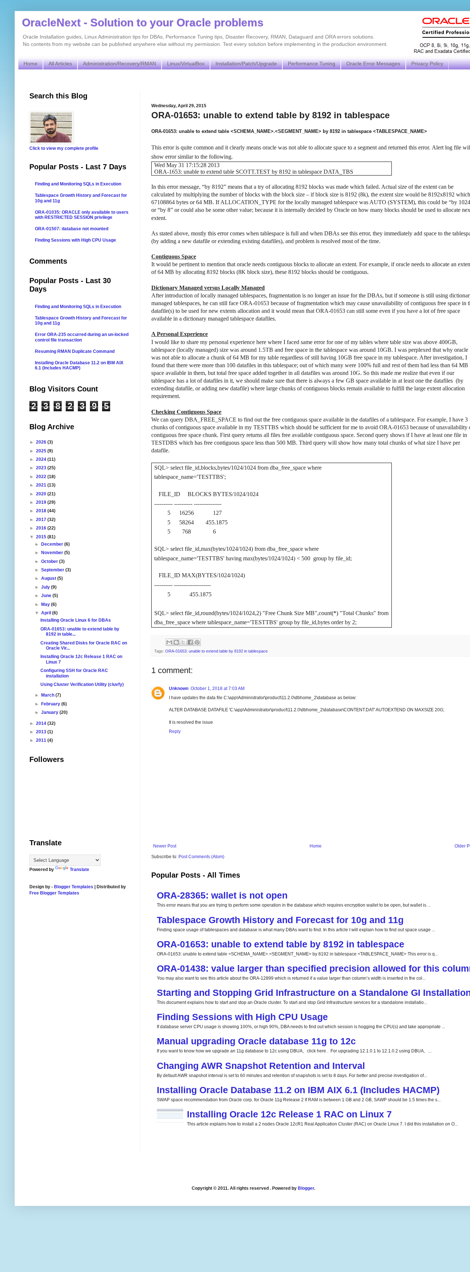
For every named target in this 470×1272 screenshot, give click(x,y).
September (53, 569)
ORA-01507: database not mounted (71, 228)
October (50, 561)
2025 (41, 450)
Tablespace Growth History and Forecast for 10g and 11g (280, 920)
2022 (41, 476)
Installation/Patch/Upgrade (246, 63)
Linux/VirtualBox (186, 63)
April (46, 612)
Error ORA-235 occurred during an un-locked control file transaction (82, 337)
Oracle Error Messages (373, 63)
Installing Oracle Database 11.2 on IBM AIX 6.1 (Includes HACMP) (298, 1090)
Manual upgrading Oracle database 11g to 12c (256, 1041)
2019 (41, 502)
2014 (41, 723)
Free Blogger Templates (54, 893)
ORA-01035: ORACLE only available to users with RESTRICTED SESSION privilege (82, 215)
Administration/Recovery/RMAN (119, 63)
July (46, 587)
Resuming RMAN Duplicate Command (75, 351)
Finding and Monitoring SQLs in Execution (78, 184)
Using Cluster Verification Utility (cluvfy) (82, 684)
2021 (41, 485)
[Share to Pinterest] (197, 642)
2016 (41, 528)
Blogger (306, 1188)
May (46, 604)
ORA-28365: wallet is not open (222, 895)
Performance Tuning (311, 63)
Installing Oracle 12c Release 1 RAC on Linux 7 (289, 1114)
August (49, 578)
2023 (41, 467)
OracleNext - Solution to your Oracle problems (143, 23)
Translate (79, 869)
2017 (41, 519)
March (48, 695)
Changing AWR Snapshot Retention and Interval (261, 1065)
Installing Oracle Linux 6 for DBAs (75, 620)
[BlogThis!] (176, 642)
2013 (41, 731)
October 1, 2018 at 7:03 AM (218, 688)
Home (30, 63)
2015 (41, 536)
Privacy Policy (427, 63)
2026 (41, 442)
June (47, 595)
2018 (41, 510)
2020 (41, 493)
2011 (41, 740)
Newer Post (164, 846)
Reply (175, 731)
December (52, 544)
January (50, 712)
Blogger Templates (73, 886)
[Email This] (169, 642)
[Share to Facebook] (190, 642)
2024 (41, 459)
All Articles (60, 63)
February (51, 704)
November (52, 552)
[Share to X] (183, 642)
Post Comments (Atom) (201, 856)
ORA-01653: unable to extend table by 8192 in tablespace (216, 651)
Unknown (178, 688)
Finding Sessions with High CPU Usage (242, 1017)
